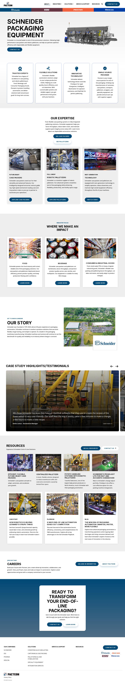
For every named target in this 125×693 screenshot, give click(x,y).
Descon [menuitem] (6, 660)
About (46, 4)
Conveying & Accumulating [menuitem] (38, 650)
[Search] (102, 4)
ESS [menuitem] (5, 653)
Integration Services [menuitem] (36, 666)
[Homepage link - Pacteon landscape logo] (11, 675)
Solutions (68, 4)
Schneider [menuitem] (7, 650)
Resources (96, 4)
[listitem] (62, 400)
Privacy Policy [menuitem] (7, 677)
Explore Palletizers (58, 200)
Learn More (25, 283)
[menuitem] (9, 647)
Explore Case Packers (20, 200)
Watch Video (92, 200)
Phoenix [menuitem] (7, 657)
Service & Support (82, 4)
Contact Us (112, 4)
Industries (57, 4)
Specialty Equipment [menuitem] (35, 662)
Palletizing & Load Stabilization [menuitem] (35, 658)
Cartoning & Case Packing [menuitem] (37, 653)
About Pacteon (108, 564)
